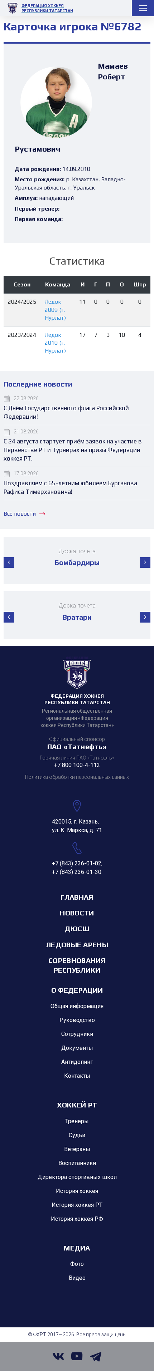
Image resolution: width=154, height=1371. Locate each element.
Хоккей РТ (77, 1105)
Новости (77, 913)
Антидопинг (77, 1061)
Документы (77, 1048)
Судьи (77, 1135)
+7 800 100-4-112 (77, 765)
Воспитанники (77, 1163)
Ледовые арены (77, 944)
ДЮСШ (77, 928)
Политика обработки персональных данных (77, 777)
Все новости (20, 513)
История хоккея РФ (77, 1218)
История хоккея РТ (77, 1205)
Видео (77, 1277)
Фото (77, 1264)
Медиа (77, 1248)
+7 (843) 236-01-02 (76, 863)
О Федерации (77, 990)
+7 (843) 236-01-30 (76, 872)
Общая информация (77, 1006)
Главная (77, 897)
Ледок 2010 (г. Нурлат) (55, 342)
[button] (9, 562)
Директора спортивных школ (77, 1177)
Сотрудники (77, 1034)
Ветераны (77, 1149)
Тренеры (77, 1121)
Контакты (77, 1075)
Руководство (77, 1020)
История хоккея (77, 1191)
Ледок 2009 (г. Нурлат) (55, 309)
